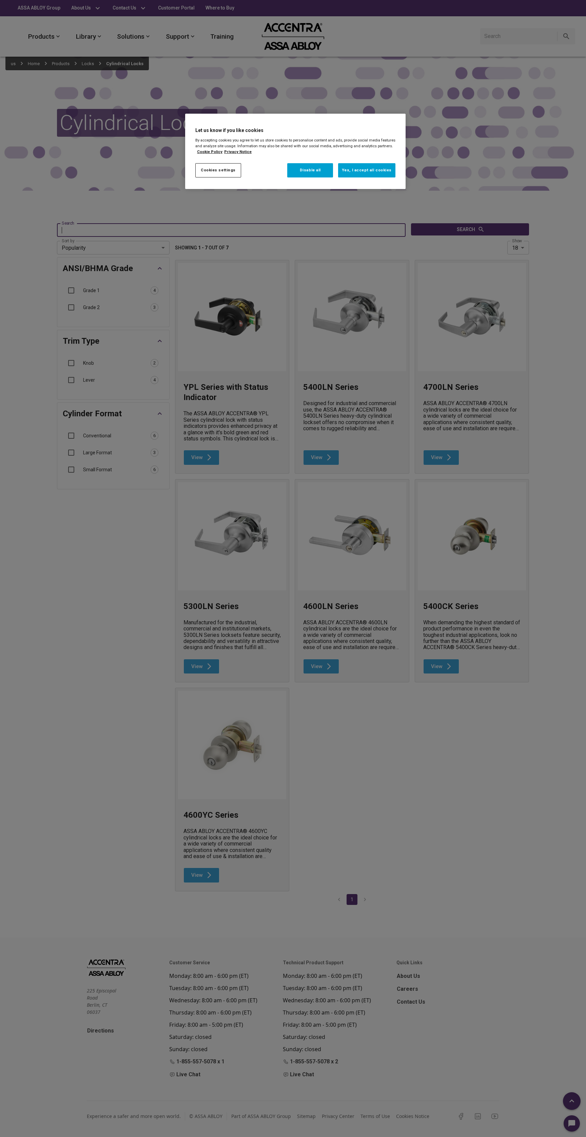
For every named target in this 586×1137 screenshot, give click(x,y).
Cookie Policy (209, 151)
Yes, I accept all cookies (367, 170)
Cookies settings (218, 170)
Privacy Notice (238, 151)
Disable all (310, 170)
